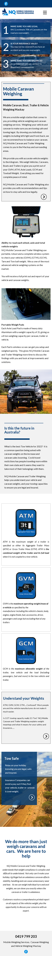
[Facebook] (26, 951)
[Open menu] (45, 12)
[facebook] (6, 4)
